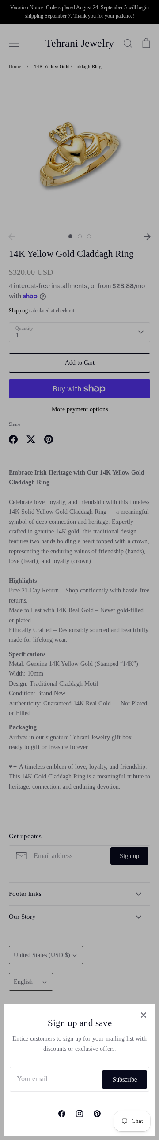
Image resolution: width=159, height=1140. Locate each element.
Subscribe (125, 1079)
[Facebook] (62, 1113)
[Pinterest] (97, 1113)
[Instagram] (79, 1113)
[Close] (143, 1014)
